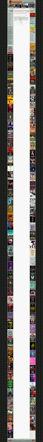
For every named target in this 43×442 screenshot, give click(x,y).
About (24, 1)
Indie (11, 32)
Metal (17, 17)
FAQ (33, 1)
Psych (11, 35)
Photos (27, 1)
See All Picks (31, 20)
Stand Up (24, 18)
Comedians (9, 35)
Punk (19, 17)
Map (18, 441)
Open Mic (24, 19)
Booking (14, 441)
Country (12, 29)
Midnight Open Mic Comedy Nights (11, 33)
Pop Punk (22, 19)
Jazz (11, 42)
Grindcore (9, 34)
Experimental (9, 31)
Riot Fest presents (9, 41)
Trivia (14, 19)
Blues (27, 17)
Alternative (9, 39)
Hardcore (27, 18)
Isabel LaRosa (9, 18)
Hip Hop (25, 17)
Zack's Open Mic (9, 29)
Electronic (11, 36)
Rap (28, 17)
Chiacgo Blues (11, 30)
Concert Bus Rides (31, 32)
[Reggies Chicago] (15, 3)
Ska (11, 39)
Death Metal (17, 18)
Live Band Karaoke (10, 27)
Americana (21, 18)
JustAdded (9, 11)
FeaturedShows (12, 11)
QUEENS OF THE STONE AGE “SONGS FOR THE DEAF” (32, 18)
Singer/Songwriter (19, 19)
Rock (15, 17)
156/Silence (9, 23)
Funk (19, 18)
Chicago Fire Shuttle (10, 28)
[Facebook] (30, 11)
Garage (10, 42)
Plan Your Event (16, 441)
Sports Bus (21, 17)
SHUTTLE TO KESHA (31, 38)
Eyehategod (9, 22)
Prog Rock (9, 37)
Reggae (16, 19)
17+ (9, 31)
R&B (25, 18)
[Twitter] (31, 11)
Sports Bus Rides (34, 32)
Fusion (8, 38)
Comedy (15, 18)
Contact (31, 1)
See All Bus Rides (31, 42)
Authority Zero (9, 17)
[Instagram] (32, 11)
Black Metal (26, 19)
